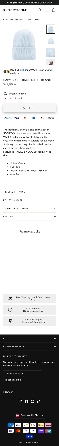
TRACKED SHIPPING (14, 192)
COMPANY (8, 392)
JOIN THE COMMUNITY (15, 356)
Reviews (8, 216)
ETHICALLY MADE (13, 200)
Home (6, 20)
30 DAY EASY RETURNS (16, 208)
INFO (5, 338)
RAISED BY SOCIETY (13, 346)
